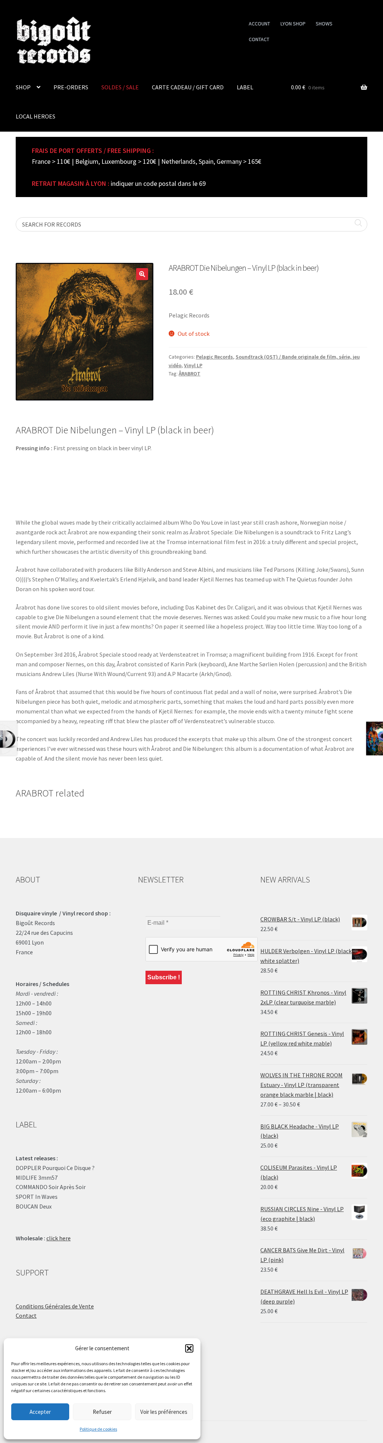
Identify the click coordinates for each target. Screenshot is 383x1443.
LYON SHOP (293, 23)
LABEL (245, 87)
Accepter (40, 1411)
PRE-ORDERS (70, 87)
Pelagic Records (214, 356)
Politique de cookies (98, 1429)
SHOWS (324, 23)
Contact (26, 1315)
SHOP (23, 87)
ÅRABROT (189, 373)
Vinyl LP (193, 365)
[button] (189, 1348)
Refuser (102, 1411)
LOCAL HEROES (35, 116)
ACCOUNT (259, 23)
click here (58, 1238)
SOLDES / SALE (120, 87)
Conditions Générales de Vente (55, 1306)
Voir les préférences (163, 1411)
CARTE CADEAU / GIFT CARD (188, 87)
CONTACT (259, 39)
